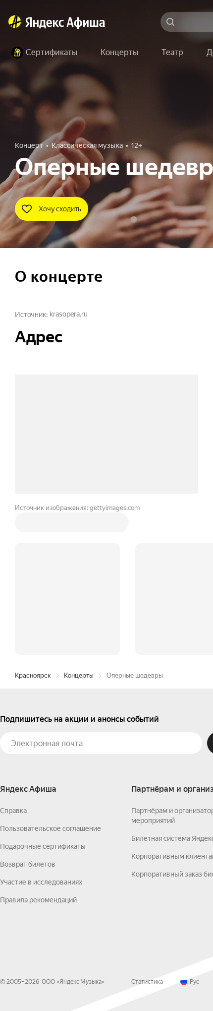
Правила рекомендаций (38, 750)
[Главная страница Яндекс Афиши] (14, 21)
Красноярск (33, 525)
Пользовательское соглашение (50, 678)
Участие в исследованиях (41, 732)
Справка (13, 660)
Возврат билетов (27, 714)
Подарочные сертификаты (43, 696)
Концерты (79, 525)
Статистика (147, 831)
